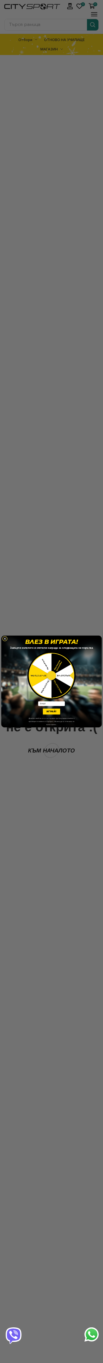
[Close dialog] (5, 638)
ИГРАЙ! (51, 711)
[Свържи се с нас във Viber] (13, 1335)
